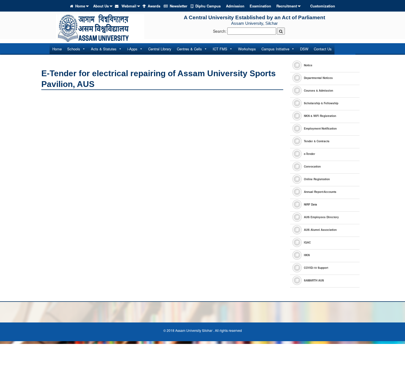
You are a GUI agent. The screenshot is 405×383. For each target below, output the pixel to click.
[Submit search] (281, 31)
